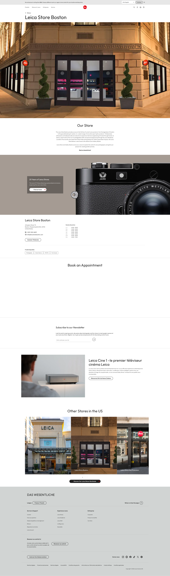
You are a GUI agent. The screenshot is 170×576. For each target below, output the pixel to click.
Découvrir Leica (36, 7)
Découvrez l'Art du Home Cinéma (101, 378)
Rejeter (144, 2)
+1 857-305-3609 (32, 232)
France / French (39, 503)
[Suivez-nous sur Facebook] (130, 557)
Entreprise (45, 7)
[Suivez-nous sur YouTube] (126, 557)
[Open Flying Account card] (137, 7)
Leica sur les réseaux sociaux (38, 557)
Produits (27, 7)
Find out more (38, 189)
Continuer (139, 2)
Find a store (140, 7)
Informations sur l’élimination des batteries (92, 565)
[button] (141, 503)
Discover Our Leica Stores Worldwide (85, 481)
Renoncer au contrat (60, 544)
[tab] (82, 477)
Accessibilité (64, 565)
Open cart (143, 7)
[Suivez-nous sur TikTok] (134, 557)
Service (53, 7)
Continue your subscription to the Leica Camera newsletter (94, 339)
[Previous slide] (29, 445)
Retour (29, 13)
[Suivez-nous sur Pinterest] (141, 557)
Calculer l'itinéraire (33, 240)
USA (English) (126, 2)
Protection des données (42, 565)
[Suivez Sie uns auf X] (138, 557)
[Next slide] (140, 445)
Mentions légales (31, 565)
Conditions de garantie (74, 565)
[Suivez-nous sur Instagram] (123, 557)
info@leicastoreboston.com (35, 234)
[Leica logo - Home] (85, 7)
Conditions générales (119, 565)
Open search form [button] (134, 7)
